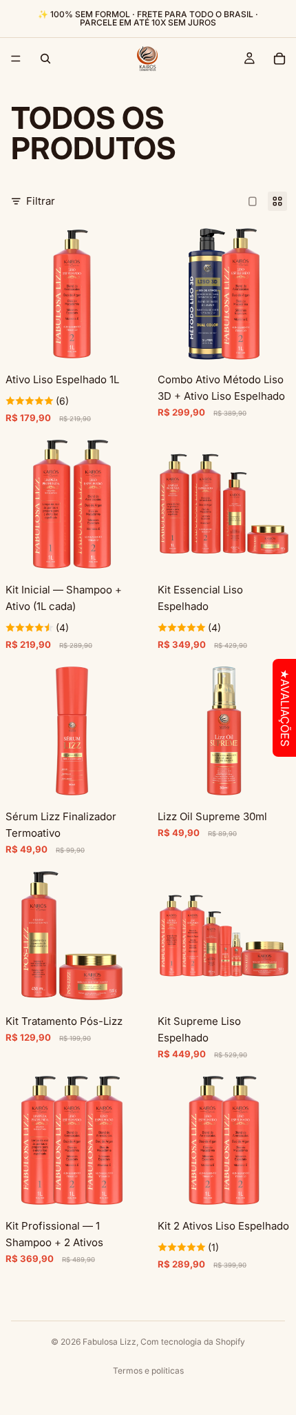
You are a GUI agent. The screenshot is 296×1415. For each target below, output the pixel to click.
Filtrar (40, 200)
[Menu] (16, 58)
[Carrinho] (279, 58)
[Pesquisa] (45, 58)
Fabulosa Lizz (109, 1341)
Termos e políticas (148, 1370)
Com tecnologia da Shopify (192, 1341)
